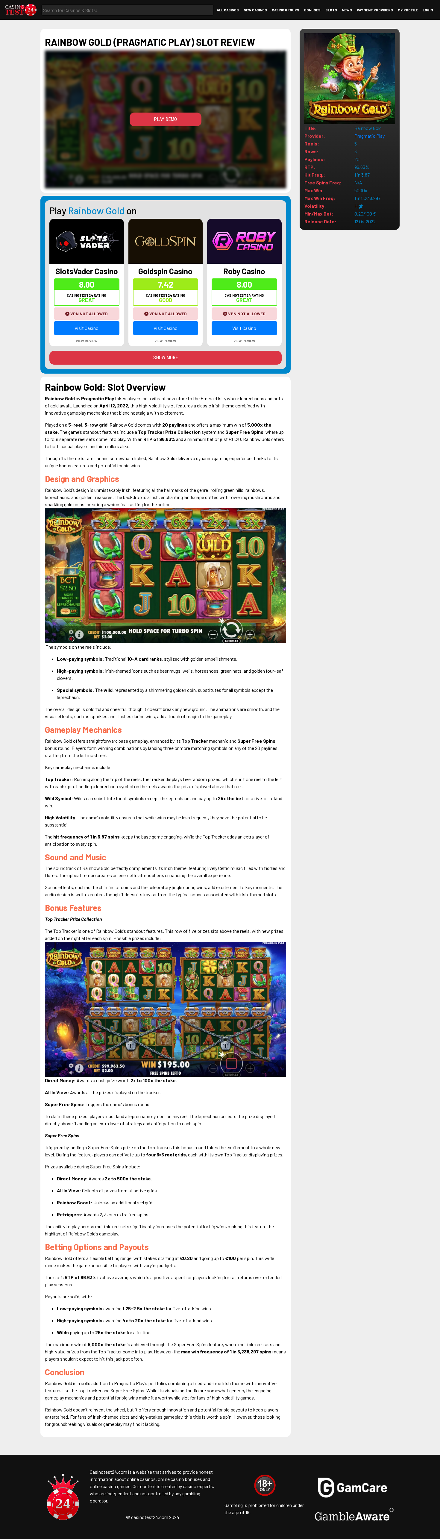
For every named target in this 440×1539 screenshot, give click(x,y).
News (347, 10)
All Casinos (228, 10)
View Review (87, 341)
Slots (331, 10)
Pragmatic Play (369, 136)
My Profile (408, 10)
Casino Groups (285, 10)
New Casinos (255, 10)
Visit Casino (86, 328)
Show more (165, 357)
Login (428, 10)
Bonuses (312, 10)
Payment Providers (375, 10)
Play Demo (165, 119)
